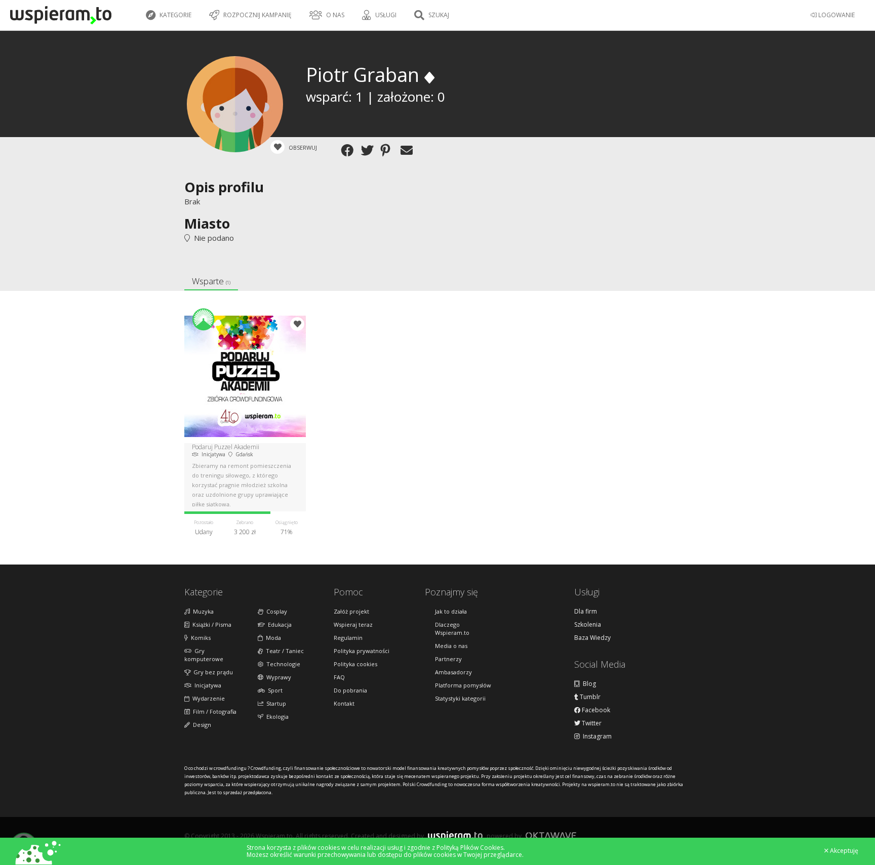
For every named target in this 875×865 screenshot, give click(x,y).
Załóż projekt (351, 611)
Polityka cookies (355, 664)
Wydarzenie (207, 698)
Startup (274, 703)
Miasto (207, 223)
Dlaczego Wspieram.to (452, 628)
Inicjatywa (206, 685)
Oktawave (551, 835)
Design (200, 724)
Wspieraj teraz (353, 624)
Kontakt (344, 703)
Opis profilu (224, 187)
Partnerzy (448, 659)
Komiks (199, 637)
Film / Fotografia (213, 711)
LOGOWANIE (836, 15)
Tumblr (589, 697)
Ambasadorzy (453, 672)
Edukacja (278, 624)
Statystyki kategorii (460, 698)
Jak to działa (451, 611)
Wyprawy (277, 677)
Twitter (591, 723)
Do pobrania (350, 690)
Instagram (596, 736)
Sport (274, 690)
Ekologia (276, 716)
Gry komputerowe (203, 655)
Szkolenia (587, 625)
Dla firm (585, 612)
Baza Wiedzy (592, 638)
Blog (588, 684)
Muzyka (202, 611)
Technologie (281, 664)
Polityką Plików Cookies (469, 847)
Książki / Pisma (210, 624)
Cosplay (275, 611)
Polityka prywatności (361, 651)
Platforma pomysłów (463, 685)
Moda (272, 637)
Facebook (595, 710)
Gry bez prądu (211, 672)
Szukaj (438, 15)
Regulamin (348, 637)
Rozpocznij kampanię (257, 15)
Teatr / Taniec (283, 651)
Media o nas (451, 646)
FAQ (339, 677)
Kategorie (174, 15)
